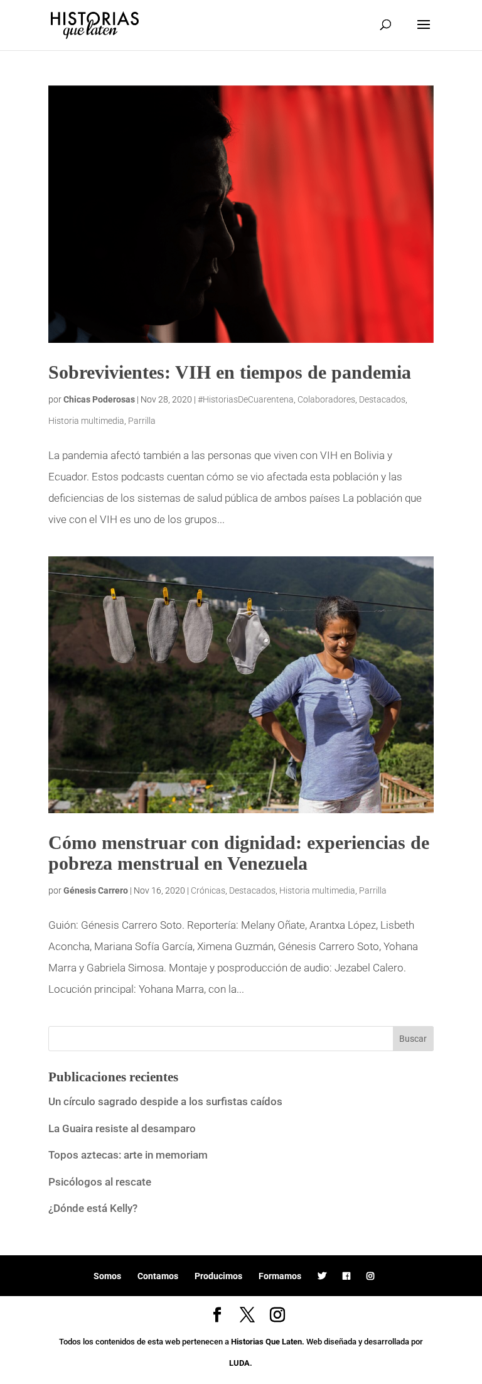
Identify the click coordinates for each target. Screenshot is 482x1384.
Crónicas (208, 890)
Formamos (280, 1276)
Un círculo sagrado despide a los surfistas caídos (166, 1101)
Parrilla (142, 421)
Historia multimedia (86, 421)
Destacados (382, 399)
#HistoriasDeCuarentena (246, 399)
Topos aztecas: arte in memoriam (128, 1155)
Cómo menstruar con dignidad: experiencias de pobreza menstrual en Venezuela (238, 852)
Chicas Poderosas (99, 399)
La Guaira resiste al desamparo (122, 1128)
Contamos (157, 1276)
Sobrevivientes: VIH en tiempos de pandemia (229, 372)
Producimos (218, 1276)
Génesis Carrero (95, 890)
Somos (107, 1276)
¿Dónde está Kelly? (92, 1208)
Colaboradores (326, 399)
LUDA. (240, 1363)
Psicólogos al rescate (99, 1182)
